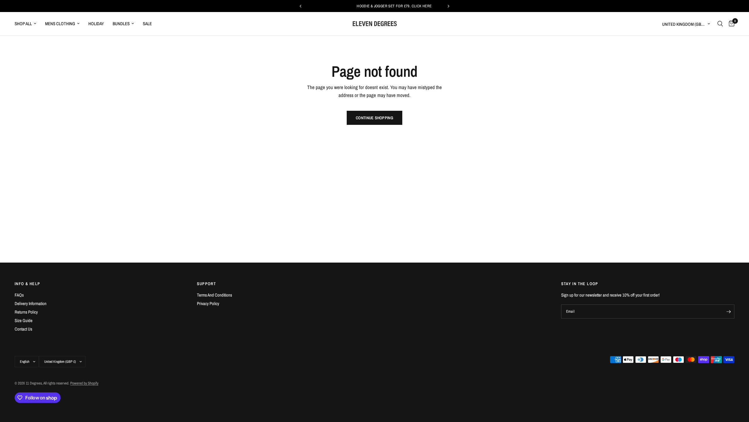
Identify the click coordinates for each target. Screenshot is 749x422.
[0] (730, 23)
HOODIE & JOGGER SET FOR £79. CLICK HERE (375, 6)
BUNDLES (121, 24)
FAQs (19, 295)
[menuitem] (28, 23)
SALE (147, 24)
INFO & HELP (27, 284)
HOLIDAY (96, 24)
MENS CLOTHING (60, 24)
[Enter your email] (728, 311)
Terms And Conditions (214, 295)
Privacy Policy (208, 303)
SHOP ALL (23, 24)
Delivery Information (31, 303)
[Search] (720, 23)
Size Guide (23, 320)
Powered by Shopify (84, 383)
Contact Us (23, 329)
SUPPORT (206, 284)
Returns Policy (26, 312)
